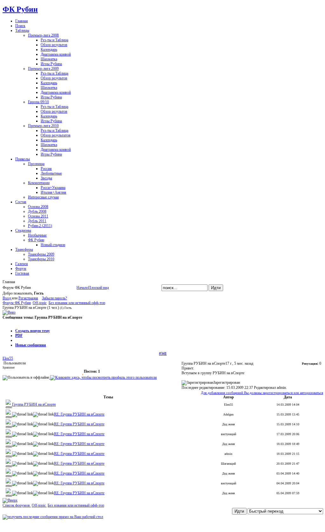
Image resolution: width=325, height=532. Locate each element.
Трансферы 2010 (41, 259)
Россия (46, 168)
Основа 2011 (38, 216)
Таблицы (22, 30)
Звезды (46, 178)
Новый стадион (53, 245)
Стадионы (23, 230)
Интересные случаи (43, 197)
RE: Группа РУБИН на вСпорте (79, 414)
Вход (7, 298)
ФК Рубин (20, 9)
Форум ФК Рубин (17, 303)
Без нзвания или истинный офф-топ (77, 303)
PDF (19, 335)
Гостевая (22, 273)
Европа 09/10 (38, 102)
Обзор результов (54, 45)
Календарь (49, 49)
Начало (82, 287)
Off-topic (40, 303)
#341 (163, 353)
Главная (21, 21)
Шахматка (49, 59)
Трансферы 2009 (41, 254)
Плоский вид (98, 287)
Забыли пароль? (54, 298)
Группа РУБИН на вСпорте (34, 404)
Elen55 (8, 358)
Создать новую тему (32, 331)
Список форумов (17, 505)
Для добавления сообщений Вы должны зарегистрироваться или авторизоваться (262, 393)
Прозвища (36, 164)
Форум (20, 268)
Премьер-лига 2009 (43, 68)
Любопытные (51, 173)
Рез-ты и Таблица (54, 40)
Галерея (21, 264)
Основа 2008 (38, 206)
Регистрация (28, 298)
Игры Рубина (51, 64)
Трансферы (24, 249)
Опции (8, 322)
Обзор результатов (55, 135)
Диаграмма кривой (56, 54)
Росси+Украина (53, 187)
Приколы (22, 159)
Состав (20, 202)
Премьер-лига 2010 (43, 125)
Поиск (20, 25)
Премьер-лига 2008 (43, 35)
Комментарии (39, 183)
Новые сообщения (30, 345)
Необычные (37, 235)
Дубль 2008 (37, 211)
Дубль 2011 (37, 221)
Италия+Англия (53, 192)
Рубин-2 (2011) (40, 225)
